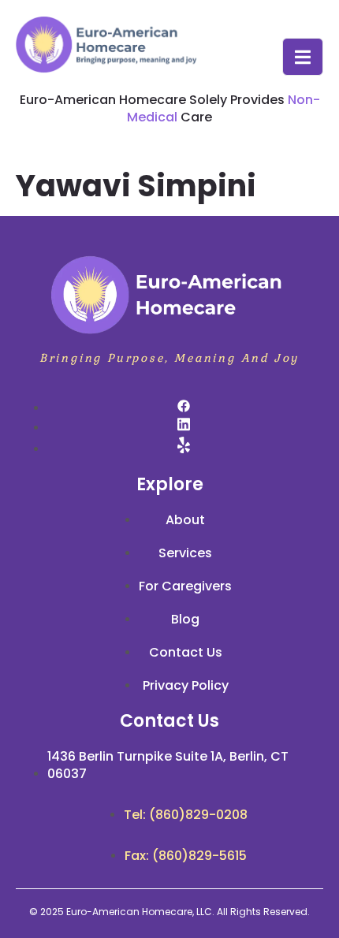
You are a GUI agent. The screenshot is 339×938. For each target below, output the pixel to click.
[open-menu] (302, 57)
